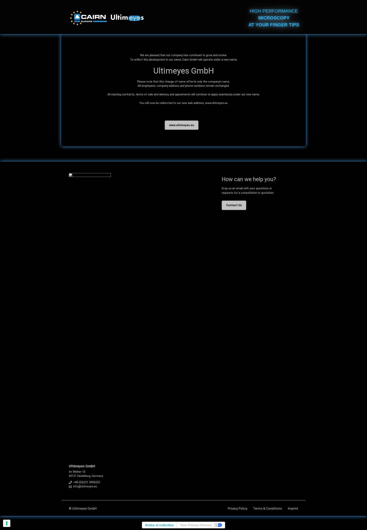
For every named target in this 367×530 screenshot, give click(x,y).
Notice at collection (159, 525)
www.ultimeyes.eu (181, 125)
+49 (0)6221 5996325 (86, 482)
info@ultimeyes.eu (85, 486)
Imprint (293, 508)
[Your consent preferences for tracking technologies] (6, 523)
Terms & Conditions (267, 508)
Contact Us (234, 205)
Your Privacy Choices (196, 525)
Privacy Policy (237, 508)
